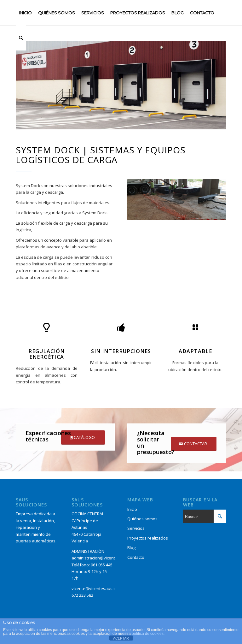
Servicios (136, 528)
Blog (131, 547)
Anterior (141, 199)
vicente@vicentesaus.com (96, 588)
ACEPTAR (121, 638)
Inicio (132, 509)
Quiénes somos (142, 519)
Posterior (212, 199)
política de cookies (148, 633)
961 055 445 (101, 565)
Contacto (135, 557)
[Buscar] (21, 37)
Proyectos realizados (147, 538)
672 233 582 (82, 595)
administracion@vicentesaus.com (104, 558)
